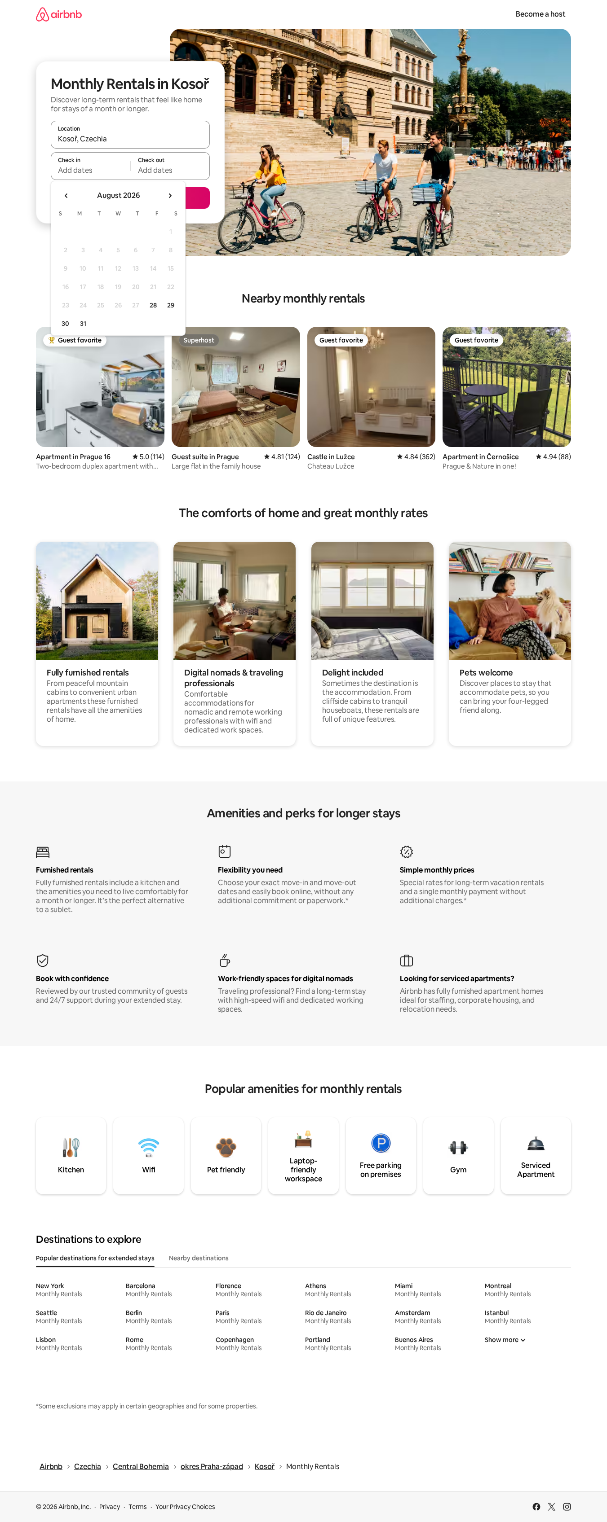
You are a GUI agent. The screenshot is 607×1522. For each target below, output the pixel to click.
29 (170, 305)
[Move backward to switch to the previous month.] (66, 195)
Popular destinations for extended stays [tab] (95, 1258)
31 (83, 324)
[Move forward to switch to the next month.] (170, 195)
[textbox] (90, 170)
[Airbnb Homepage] (59, 14)
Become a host (541, 14)
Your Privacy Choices (185, 1507)
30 (65, 324)
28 (153, 305)
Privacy (109, 1507)
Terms (137, 1507)
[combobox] (130, 138)
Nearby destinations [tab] (199, 1258)
